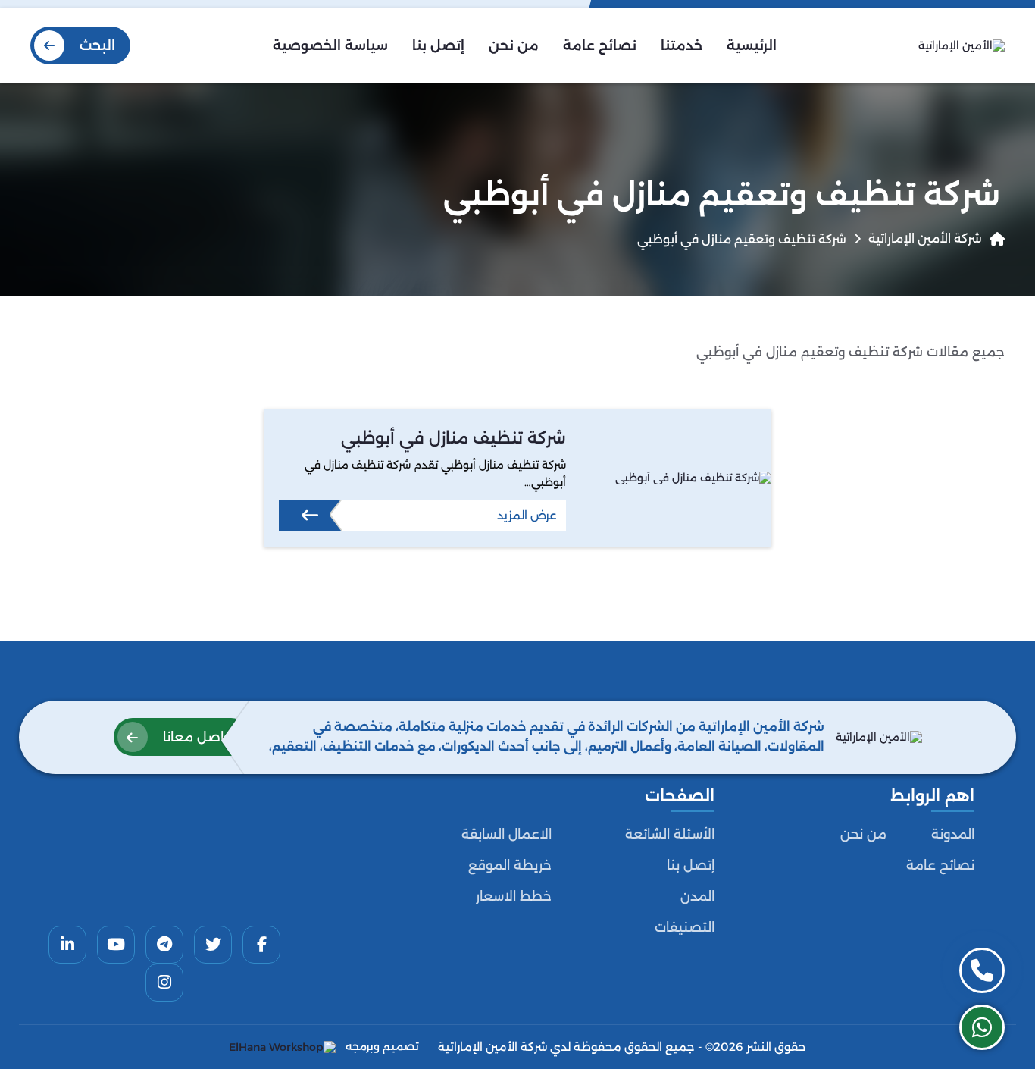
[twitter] (213, 945)
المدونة (952, 834)
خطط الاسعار (514, 896)
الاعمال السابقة (506, 834)
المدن (697, 896)
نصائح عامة (940, 865)
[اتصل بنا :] (982, 970)
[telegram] (164, 945)
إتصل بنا (690, 865)
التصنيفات (684, 927)
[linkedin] (67, 945)
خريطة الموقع (510, 865)
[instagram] (164, 983)
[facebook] (261, 945)
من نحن (863, 834)
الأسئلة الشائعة (669, 834)
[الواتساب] (982, 1027)
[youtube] (116, 945)
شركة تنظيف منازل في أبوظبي (453, 437)
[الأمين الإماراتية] (961, 45)
